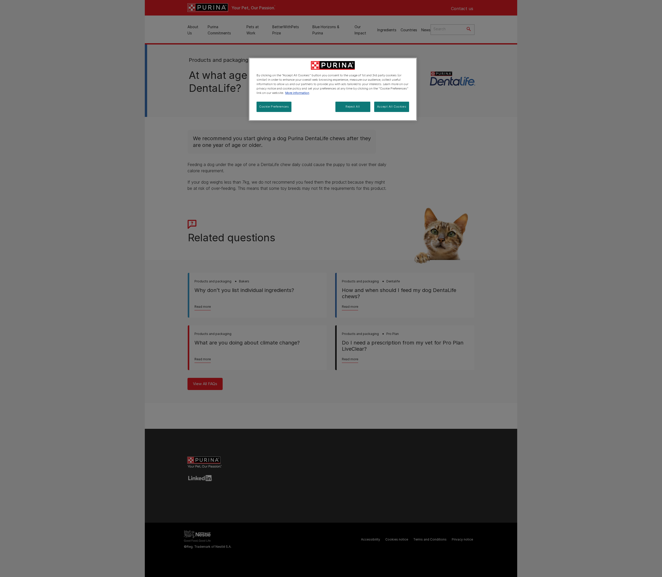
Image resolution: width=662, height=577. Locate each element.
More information (297, 93)
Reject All (352, 106)
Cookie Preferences (274, 106)
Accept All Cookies (391, 106)
